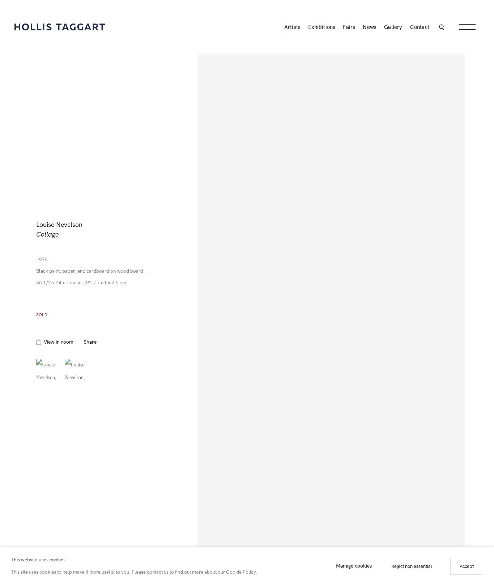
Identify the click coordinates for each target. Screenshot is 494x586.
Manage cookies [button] (354, 566)
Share (90, 342)
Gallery (393, 27)
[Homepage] (59, 27)
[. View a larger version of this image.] (48, 371)
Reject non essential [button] (411, 566)
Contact (419, 27)
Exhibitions (321, 27)
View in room (58, 342)
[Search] (441, 28)
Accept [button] (467, 566)
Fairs (349, 27)
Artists (292, 27)
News (369, 27)
